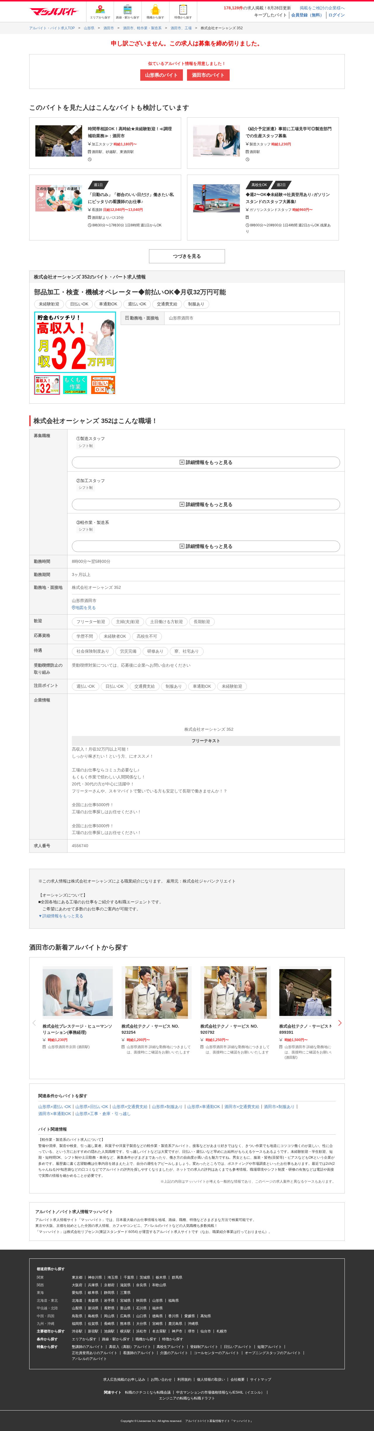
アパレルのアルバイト (89, 1359)
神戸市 (177, 1331)
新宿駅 (93, 1331)
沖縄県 (193, 1324)
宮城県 (125, 1300)
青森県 (93, 1300)
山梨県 (77, 1308)
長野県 (109, 1308)
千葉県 (129, 1277)
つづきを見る (187, 256)
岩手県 (109, 1300)
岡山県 (109, 1316)
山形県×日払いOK (91, 1106)
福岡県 (77, 1324)
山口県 (141, 1316)
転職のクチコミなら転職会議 (148, 1392)
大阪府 (77, 1285)
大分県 (141, 1324)
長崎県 (109, 1324)
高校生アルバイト (171, 1347)
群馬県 (177, 1277)
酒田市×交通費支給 (241, 1106)
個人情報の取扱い (211, 1379)
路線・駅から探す (116, 1339)
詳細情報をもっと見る (209, 462)
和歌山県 (159, 1285)
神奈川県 (95, 1277)
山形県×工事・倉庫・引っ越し (103, 1113)
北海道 (77, 1300)
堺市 (191, 1331)
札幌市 (222, 1331)
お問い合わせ (161, 1379)
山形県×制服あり (167, 1106)
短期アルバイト (269, 1347)
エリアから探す (84, 1339)
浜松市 (141, 1331)
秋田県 (141, 1300)
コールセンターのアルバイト (216, 1353)
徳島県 (157, 1316)
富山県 (125, 1308)
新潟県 (93, 1308)
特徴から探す (172, 1339)
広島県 (125, 1316)
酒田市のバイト (208, 75)
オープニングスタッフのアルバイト (273, 1353)
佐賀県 (93, 1324)
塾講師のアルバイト (87, 1347)
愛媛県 (189, 1316)
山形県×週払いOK (54, 1106)
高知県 (205, 1316)
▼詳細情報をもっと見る (60, 916)
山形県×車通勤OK (203, 1106)
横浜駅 (125, 1331)
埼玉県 (113, 1277)
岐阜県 (93, 1293)
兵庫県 (93, 1285)
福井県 (157, 1308)
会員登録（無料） (307, 15)
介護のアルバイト (174, 1353)
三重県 (125, 1293)
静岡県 (109, 1293)
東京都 (77, 1277)
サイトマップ (260, 1379)
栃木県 (161, 1277)
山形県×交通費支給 (130, 1106)
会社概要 (238, 1379)
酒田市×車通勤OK (54, 1113)
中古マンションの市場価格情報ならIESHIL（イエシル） (220, 1392)
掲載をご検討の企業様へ (322, 8)
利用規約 (184, 1379)
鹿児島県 (175, 1324)
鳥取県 (77, 1316)
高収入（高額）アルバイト (130, 1347)
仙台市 (205, 1331)
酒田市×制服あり (279, 1106)
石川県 (141, 1308)
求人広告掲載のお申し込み (124, 1379)
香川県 (173, 1316)
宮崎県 (157, 1324)
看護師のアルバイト (139, 1353)
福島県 (173, 1300)
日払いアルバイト (238, 1347)
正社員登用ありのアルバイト (94, 1353)
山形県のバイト (161, 75)
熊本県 (125, 1324)
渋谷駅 (77, 1331)
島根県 (93, 1316)
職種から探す (146, 1339)
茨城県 (145, 1277)
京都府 (109, 1285)
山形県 (157, 1300)
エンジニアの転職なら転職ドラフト (187, 1398)
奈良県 (141, 1285)
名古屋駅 (159, 1331)
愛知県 (77, 1293)
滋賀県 (125, 1285)
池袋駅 (109, 1331)
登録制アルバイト (204, 1347)
